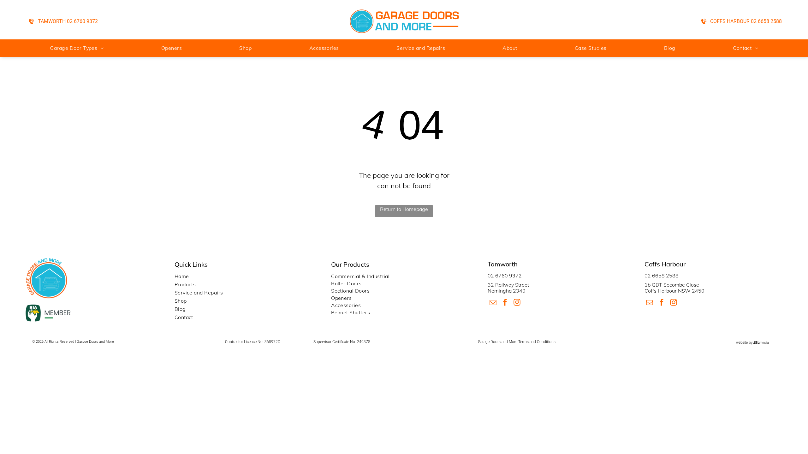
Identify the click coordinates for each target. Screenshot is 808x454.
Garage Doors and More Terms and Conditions (517, 342)
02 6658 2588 (662, 275)
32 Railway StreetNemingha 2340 (508, 288)
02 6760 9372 (505, 275)
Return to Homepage (404, 209)
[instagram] (517, 303)
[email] (493, 303)
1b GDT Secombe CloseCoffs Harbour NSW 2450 (674, 288)
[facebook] (505, 303)
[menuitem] (76, 48)
